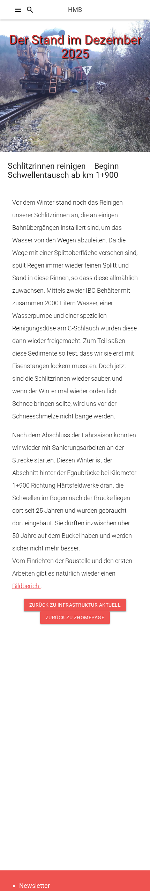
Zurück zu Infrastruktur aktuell (75, 605)
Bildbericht (26, 586)
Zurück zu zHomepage (75, 617)
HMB (75, 9)
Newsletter (34, 885)
